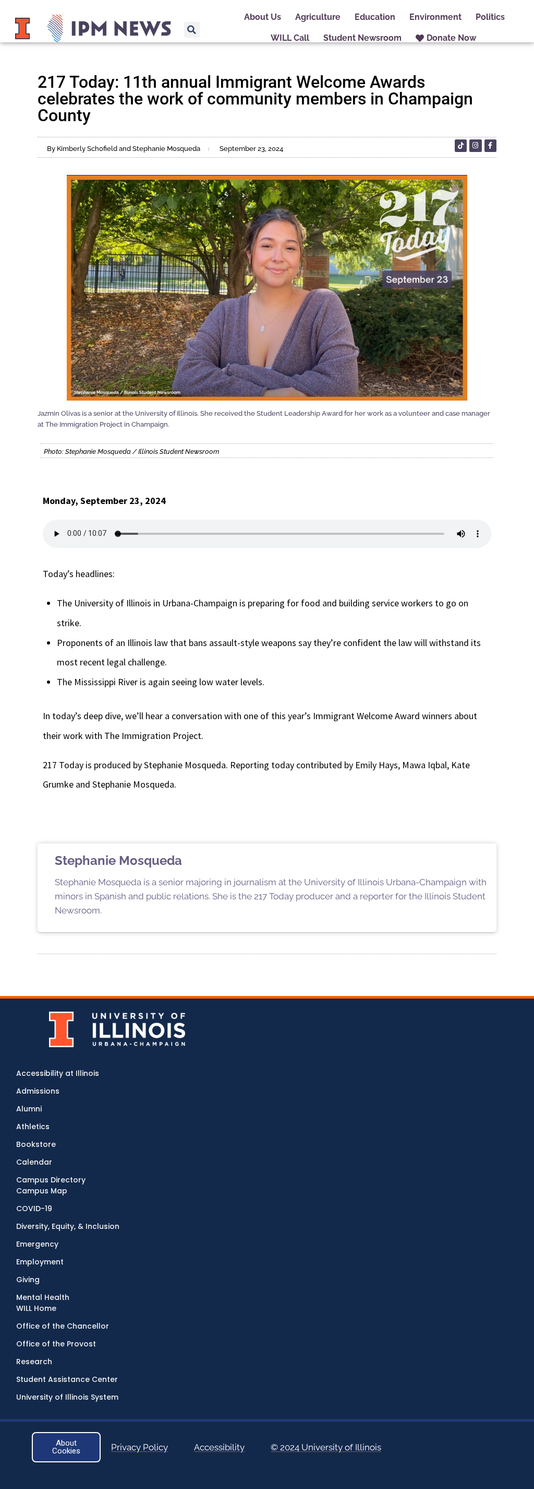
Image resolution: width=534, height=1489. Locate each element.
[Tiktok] (461, 145)
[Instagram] (475, 145)
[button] (192, 30)
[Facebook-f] (490, 145)
